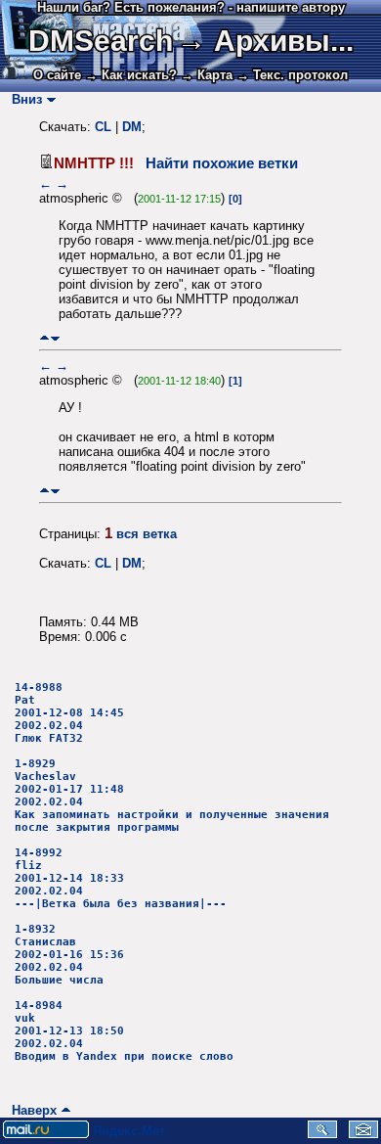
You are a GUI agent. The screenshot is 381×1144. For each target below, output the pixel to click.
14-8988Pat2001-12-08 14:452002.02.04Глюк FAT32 (69, 713)
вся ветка (146, 533)
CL (103, 126)
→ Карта (207, 75)
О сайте (57, 75)
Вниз (23, 99)
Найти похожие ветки (222, 163)
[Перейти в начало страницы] (44, 338)
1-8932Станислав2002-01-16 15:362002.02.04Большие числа (69, 954)
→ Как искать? (131, 75)
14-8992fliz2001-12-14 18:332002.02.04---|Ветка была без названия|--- (121, 878)
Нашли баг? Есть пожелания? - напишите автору (191, 7)
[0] (235, 199)
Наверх (30, 1110)
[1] (235, 381)
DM (132, 126)
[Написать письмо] (363, 1133)
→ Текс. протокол (292, 75)
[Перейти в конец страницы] (55, 338)
